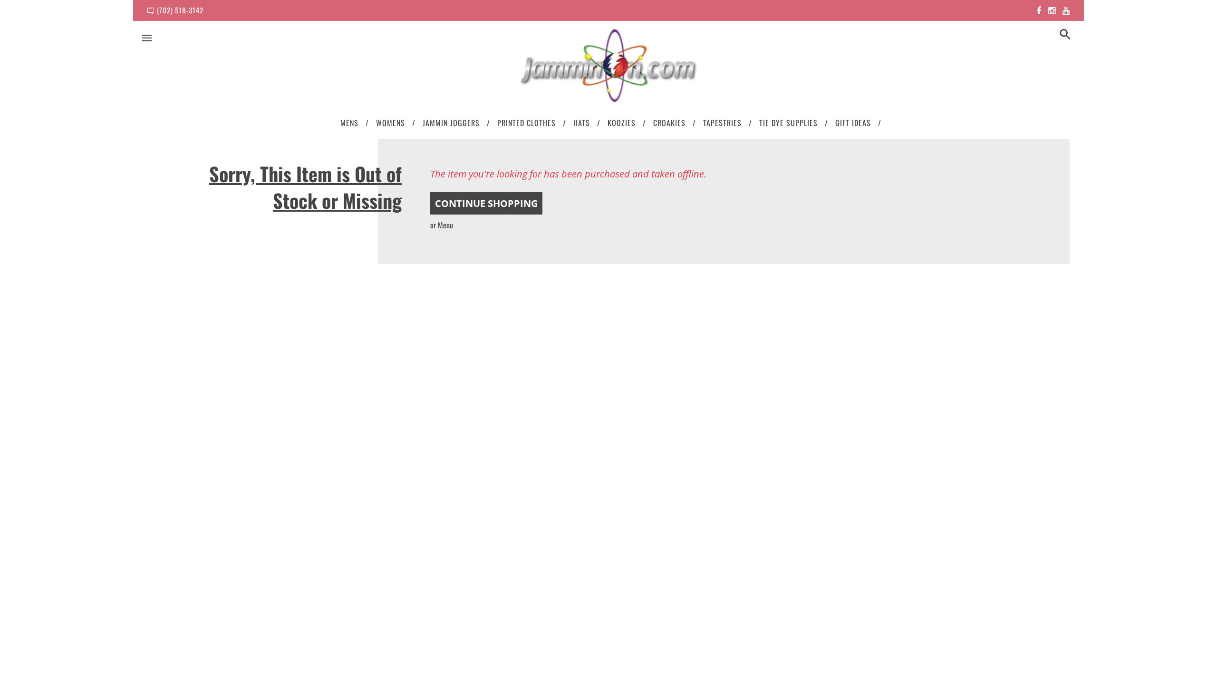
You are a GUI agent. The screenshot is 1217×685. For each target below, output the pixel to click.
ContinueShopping (486, 203)
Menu (445, 225)
